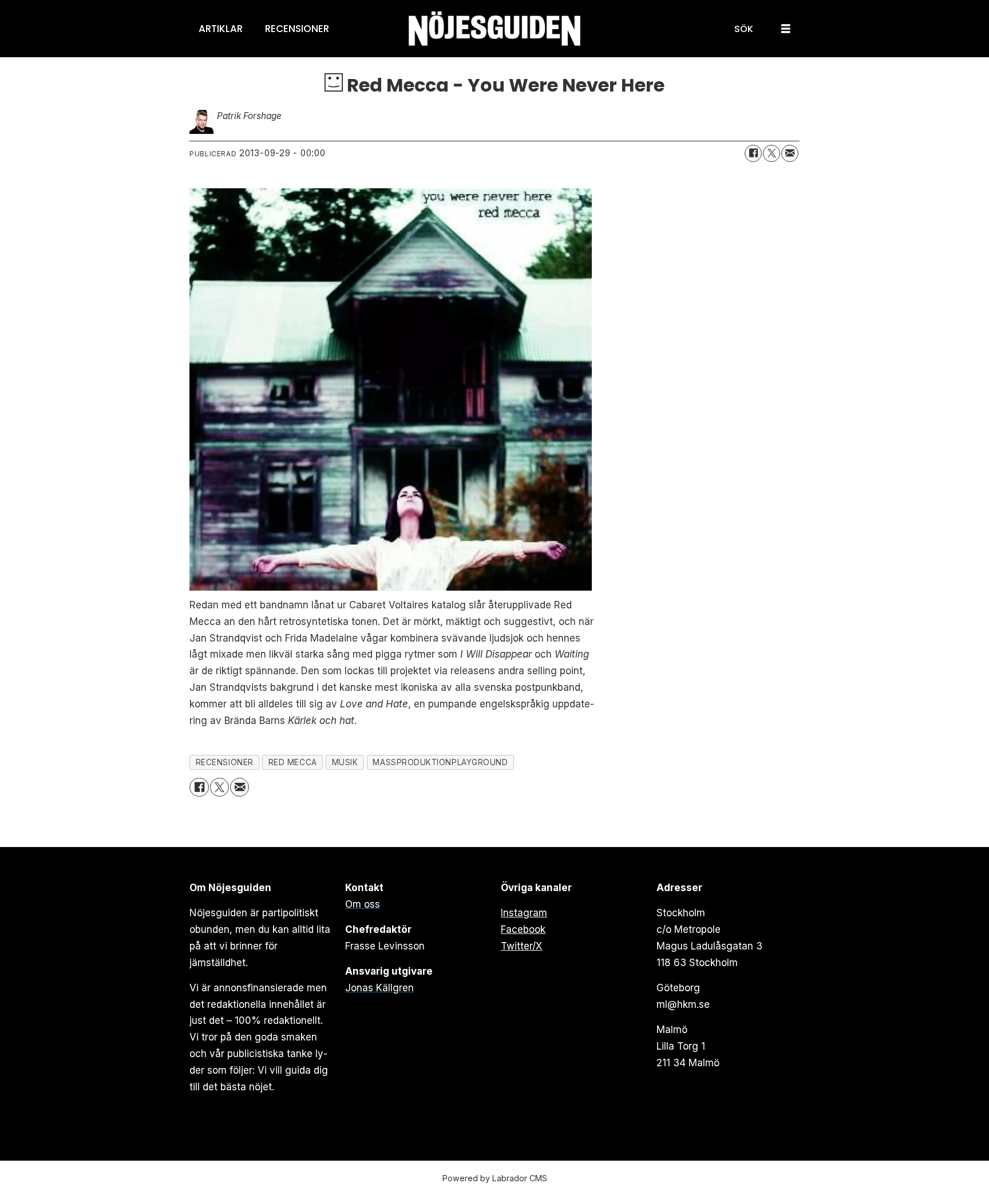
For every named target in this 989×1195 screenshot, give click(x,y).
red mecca (292, 762)
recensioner (225, 762)
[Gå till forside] (494, 28)
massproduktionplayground (440, 762)
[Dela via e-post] (789, 153)
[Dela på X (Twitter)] (771, 153)
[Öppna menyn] (786, 28)
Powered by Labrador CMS (494, 1178)
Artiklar (221, 28)
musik (345, 762)
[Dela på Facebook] (753, 153)
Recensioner (297, 28)
